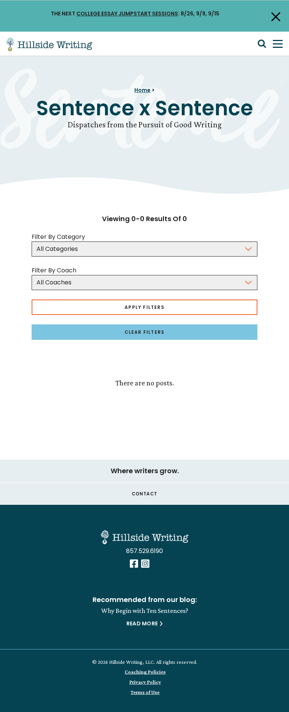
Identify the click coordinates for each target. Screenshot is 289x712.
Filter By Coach (54, 270)
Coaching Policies (145, 672)
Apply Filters (144, 307)
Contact (144, 493)
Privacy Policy (145, 682)
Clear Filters (145, 332)
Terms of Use (145, 692)
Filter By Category (58, 236)
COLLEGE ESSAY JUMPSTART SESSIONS (127, 13)
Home (142, 90)
